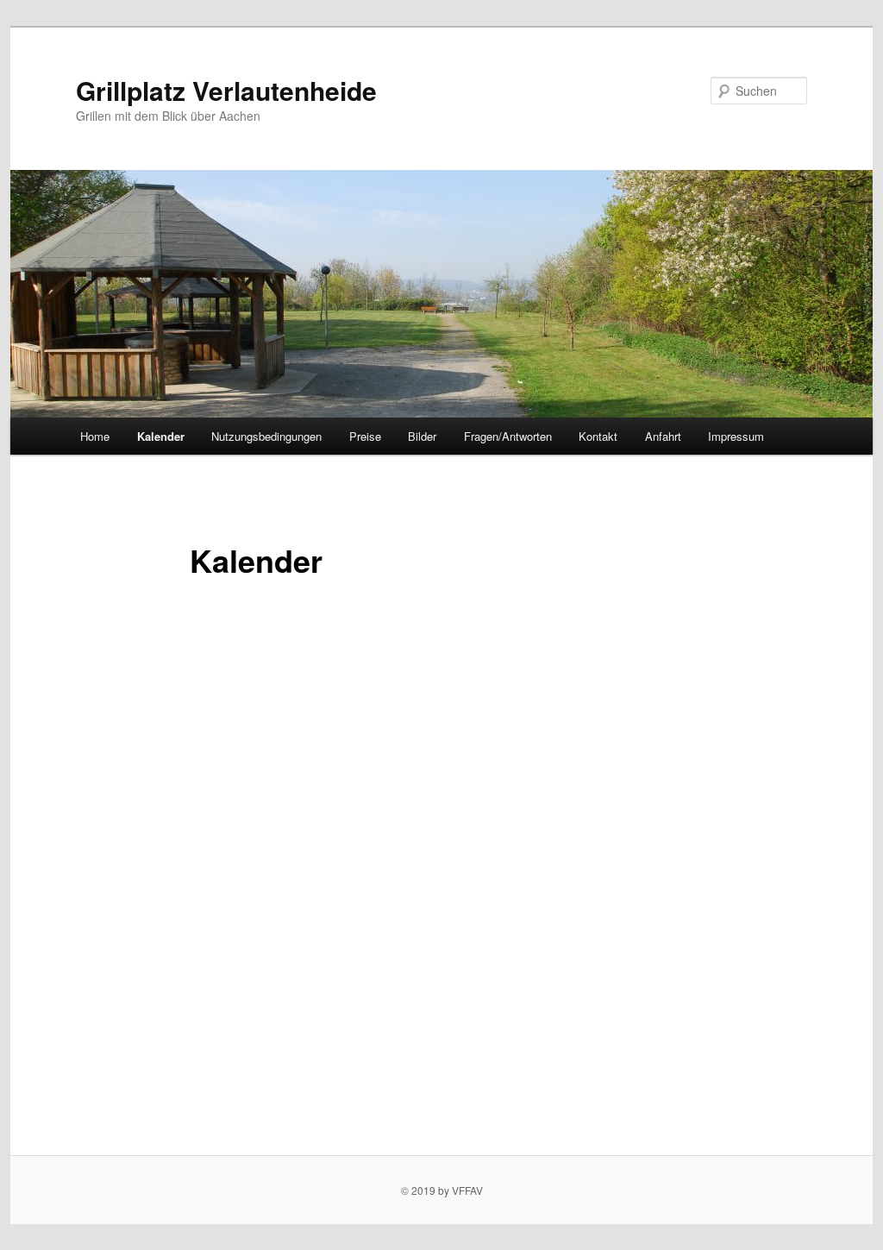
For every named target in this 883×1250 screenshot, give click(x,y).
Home (95, 436)
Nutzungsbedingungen (266, 436)
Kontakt (598, 436)
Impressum (736, 436)
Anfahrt (663, 436)
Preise (365, 436)
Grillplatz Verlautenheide (226, 90)
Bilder (422, 436)
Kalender (161, 436)
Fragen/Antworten (508, 436)
